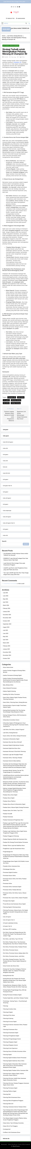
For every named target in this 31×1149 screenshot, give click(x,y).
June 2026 (5, 596)
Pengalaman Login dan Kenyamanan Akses (14, 848)
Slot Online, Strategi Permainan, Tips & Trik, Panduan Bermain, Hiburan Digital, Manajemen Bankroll (14, 961)
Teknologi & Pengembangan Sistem (12, 1039)
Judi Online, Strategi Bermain (11, 45)
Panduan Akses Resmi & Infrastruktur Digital (14, 804)
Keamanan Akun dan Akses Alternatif (12, 742)
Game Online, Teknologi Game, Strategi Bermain (15, 702)
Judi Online (21, 397)
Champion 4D (11, 397)
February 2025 (6, 646)
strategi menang (15, 403)
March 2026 (6, 605)
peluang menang (16, 400)
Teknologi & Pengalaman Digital (11, 1035)
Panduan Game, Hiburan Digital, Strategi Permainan (16, 807)
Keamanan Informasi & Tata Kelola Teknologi (14, 751)
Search (4, 541)
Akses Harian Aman (8, 667)
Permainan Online (7, 883)
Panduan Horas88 (7, 813)
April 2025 (5, 639)
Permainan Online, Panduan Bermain (12, 889)
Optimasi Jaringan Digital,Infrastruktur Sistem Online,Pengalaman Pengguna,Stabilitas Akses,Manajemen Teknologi (14, 790)
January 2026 (6, 611)
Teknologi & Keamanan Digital (10, 1032)
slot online (6, 403)
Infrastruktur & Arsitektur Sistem (11, 720)
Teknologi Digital (7, 1054)
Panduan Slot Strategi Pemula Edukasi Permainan (15, 842)
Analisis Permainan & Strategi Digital (12, 675)
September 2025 (7, 624)
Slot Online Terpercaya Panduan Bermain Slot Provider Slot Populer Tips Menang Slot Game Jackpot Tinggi (14, 934)
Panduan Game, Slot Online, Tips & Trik (12, 810)
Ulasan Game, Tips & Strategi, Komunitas (13, 1123)
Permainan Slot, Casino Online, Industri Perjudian (15, 897)
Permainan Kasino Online (9, 875)
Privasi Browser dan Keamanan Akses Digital (14, 904)
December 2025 (7, 614)
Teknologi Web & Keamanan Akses (12, 1097)
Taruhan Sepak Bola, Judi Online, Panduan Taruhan (15, 998)
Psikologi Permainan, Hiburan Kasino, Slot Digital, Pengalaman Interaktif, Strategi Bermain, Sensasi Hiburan (15, 912)
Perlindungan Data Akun (9, 869)
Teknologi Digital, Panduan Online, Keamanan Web (15, 1070)
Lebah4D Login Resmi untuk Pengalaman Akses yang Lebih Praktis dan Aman (14, 1)
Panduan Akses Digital (8, 798)
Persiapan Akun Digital (8, 901)
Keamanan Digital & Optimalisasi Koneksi (13, 745)
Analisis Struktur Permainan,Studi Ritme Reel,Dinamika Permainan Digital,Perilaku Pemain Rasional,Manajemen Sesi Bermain (15, 680)
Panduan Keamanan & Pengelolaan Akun (13, 820)
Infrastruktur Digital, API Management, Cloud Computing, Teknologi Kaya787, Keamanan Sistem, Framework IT (15, 724)
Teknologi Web (7, 1094)
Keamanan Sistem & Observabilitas (12, 761)
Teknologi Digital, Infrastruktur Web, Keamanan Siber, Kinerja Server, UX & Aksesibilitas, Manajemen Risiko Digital (15, 1065)
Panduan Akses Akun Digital (10, 795)
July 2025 (5, 630)
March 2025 (6, 643)
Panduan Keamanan (8, 816)
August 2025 (6, 627)
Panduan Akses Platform (9, 801)
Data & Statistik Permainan (10, 688)
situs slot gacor (7, 498)
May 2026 (5, 599)
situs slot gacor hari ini (9, 523)
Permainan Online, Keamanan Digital (12, 886)
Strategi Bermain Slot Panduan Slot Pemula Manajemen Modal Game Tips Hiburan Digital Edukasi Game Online (14, 980)
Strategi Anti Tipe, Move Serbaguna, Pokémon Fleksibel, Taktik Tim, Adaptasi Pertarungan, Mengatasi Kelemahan (14, 970)
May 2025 (5, 636)
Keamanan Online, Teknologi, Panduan (12, 757)
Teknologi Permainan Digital (10, 1088)
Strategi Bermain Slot (8, 975)
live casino (6, 400)
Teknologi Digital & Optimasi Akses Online (13, 1060)
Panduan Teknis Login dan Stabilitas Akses (14, 845)
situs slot (5, 448)
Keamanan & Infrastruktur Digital (11, 739)
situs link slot (6, 473)
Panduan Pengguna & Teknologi (11, 836)
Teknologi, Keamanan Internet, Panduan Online (14, 1107)
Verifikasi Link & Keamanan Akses (11, 1132)
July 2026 (5, 592)
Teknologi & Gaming (8, 1018)
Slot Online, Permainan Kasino (10, 950)
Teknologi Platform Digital (9, 1091)
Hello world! (21, 583)
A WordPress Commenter (9, 583)
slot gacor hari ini (7, 485)
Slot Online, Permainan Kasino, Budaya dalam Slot (15, 953)
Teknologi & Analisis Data (9, 1009)
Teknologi (5, 1006)
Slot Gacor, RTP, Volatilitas (9, 929)
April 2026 (5, 602)
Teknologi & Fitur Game (9, 1015)
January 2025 (6, 649)
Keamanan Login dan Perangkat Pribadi (13, 754)
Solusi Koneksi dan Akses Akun (11, 966)
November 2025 (7, 617)
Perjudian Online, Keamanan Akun (11, 866)
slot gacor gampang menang (10, 923)
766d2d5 (6, 57)
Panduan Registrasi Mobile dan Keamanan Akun (15, 839)
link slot (5, 467)
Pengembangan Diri (8, 851)
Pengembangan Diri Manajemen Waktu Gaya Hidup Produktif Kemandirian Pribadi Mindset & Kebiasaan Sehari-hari (16, 856)
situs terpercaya (7, 510)
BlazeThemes (16, 1146)
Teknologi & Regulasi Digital (10, 1042)
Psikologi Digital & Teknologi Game (12, 907)
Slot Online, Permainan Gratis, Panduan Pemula (15, 947)
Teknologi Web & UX (8, 1103)
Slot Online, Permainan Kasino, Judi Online (13, 956)
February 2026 (6, 608)
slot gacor (5, 454)
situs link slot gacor (8, 442)
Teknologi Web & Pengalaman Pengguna (13, 1100)
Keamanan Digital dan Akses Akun (11, 748)
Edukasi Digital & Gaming (9, 691)
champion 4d (17, 62)
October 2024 (6, 658)
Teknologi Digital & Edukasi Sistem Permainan (14, 1057)
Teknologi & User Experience (10, 1048)
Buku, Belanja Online (8, 685)
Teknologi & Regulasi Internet (10, 1045)
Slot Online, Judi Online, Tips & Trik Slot (13, 939)
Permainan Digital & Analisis (10, 872)
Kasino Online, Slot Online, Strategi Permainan (14, 735)
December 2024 (7, 652)
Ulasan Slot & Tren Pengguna (10, 1126)
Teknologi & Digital (8, 1012)
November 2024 (7, 655)
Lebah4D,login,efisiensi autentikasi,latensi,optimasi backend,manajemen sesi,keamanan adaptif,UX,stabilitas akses (16, 777)
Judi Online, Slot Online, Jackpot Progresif (13, 729)
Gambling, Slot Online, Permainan (11, 694)
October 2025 (6, 621)
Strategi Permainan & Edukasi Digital (12, 995)
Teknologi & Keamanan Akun (10, 1029)
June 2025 (5, 633)
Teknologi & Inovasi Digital (9, 1021)
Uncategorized (6, 1129)
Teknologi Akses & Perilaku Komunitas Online (14, 1051)
